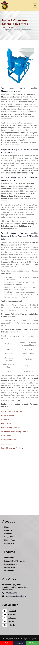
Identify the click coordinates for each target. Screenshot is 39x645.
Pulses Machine (7, 415)
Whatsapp (32, 643)
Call (6, 643)
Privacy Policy (10, 543)
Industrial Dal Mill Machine (11, 411)
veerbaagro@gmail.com (16, 596)
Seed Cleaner (6, 444)
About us (8, 530)
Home (4, 27)
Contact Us (9, 537)
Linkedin (11, 625)
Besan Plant (6, 424)
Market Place (9, 540)
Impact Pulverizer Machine (12, 448)
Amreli (11, 27)
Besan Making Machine (10, 428)
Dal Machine (6, 419)
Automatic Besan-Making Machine (15, 432)
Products (8, 534)
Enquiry (19, 643)
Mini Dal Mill (9, 558)
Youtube (11, 614)
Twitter (10, 622)
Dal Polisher (6, 436)
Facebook (11, 611)
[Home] (4, 5)
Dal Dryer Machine (8, 440)
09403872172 (11, 593)
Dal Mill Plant (9, 567)
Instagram (12, 618)
